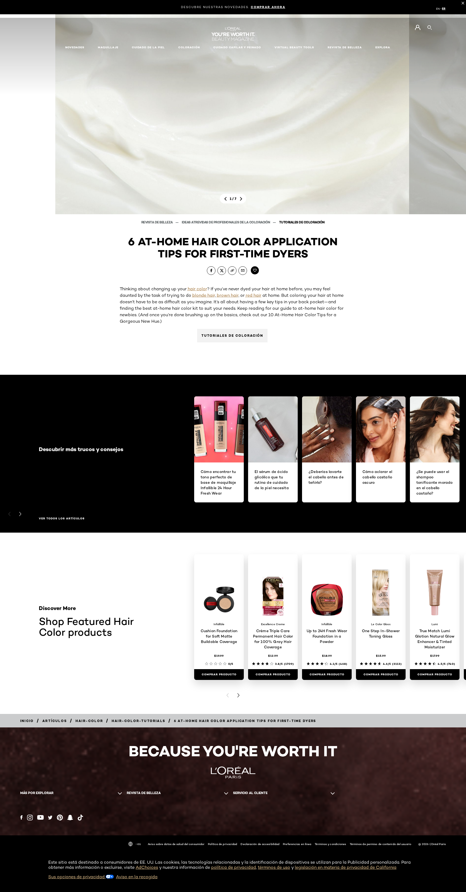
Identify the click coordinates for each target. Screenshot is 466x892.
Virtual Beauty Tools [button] (294, 47)
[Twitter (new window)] (50, 817)
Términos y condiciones (330, 844)
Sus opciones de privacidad (77, 876)
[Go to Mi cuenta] (417, 27)
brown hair (227, 295)
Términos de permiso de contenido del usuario (380, 844)
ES (444, 8)
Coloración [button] (189, 47)
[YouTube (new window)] (40, 817)
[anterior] (225, 198)
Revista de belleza (157, 222)
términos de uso (274, 867)
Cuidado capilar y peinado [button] (237, 47)
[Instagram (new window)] (30, 817)
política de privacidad (233, 867)
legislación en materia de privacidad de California (345, 867)
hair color (197, 288)
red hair (253, 295)
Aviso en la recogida (136, 876)
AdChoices (147, 867)
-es (138, 844)
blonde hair (203, 295)
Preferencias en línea (297, 844)
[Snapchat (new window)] (70, 817)
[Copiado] (232, 270)
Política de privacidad (222, 844)
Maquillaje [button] (108, 47)
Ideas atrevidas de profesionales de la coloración (226, 222)
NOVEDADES (74, 47)
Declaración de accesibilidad (260, 844)
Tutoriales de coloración (302, 222)
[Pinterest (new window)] (60, 817)
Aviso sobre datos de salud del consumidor (176, 844)
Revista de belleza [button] (345, 47)
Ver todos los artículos (62, 518)
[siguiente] (240, 198)
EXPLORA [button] (382, 47)
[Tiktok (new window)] (80, 817)
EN (438, 8)
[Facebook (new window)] (21, 817)
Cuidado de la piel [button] (148, 47)
